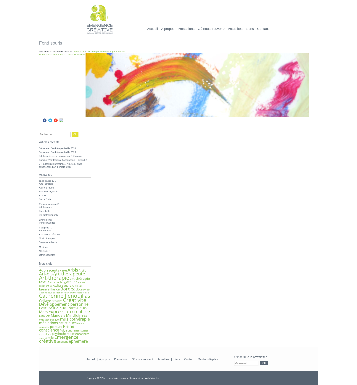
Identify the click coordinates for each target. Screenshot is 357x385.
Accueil (152, 29)
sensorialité (81, 334)
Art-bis (46, 274)
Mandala (58, 315)
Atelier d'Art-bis (46, 187)
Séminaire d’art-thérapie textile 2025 (57, 152)
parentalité (44, 327)
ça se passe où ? (47, 181)
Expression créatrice (49, 234)
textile (49, 337)
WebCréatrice (152, 378)
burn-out (85, 289)
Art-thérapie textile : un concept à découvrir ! (61, 156)
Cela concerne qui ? (49, 204)
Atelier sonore (62, 285)
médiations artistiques (58, 322)
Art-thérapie (45, 230)
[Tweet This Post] (50, 121)
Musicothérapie (47, 238)
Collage (45, 300)
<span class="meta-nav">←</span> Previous (62, 54)
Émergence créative (58, 339)
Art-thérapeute (69, 274)
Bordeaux (70, 289)
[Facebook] (265, 377)
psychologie (45, 334)
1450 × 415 (78, 51)
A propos (167, 29)
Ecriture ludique (52, 307)
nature (80, 323)
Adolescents (45, 207)
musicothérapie (75, 319)
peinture (56, 326)
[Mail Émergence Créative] (254, 377)
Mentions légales (208, 359)
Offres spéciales (47, 255)
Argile (82, 270)
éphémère (78, 341)
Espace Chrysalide (48, 191)
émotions (62, 341)
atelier (71, 281)
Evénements (45, 220)
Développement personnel (64, 304)
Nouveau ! (44, 251)
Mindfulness (76, 315)
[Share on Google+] (56, 121)
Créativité (74, 299)
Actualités (235, 29)
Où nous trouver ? (211, 29)
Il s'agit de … (45, 227)
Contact (263, 29)
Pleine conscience (56, 328)
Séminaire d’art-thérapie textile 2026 (57, 148)
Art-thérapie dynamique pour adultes (106, 51)
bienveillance (49, 289)
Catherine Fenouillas (64, 295)
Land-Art (44, 315)
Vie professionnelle (49, 215)
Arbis (72, 270)
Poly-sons (66, 330)
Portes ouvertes (80, 330)
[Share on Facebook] (44, 121)
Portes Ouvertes (47, 223)
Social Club (45, 199)
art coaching (58, 282)
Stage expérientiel (48, 242)
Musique (43, 247)
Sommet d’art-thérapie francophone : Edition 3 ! (63, 160)
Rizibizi (42, 195)
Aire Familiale (46, 184)
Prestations (186, 29)
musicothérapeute (49, 319)
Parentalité (44, 211)
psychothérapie (63, 334)
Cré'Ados (57, 301)
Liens (250, 29)
